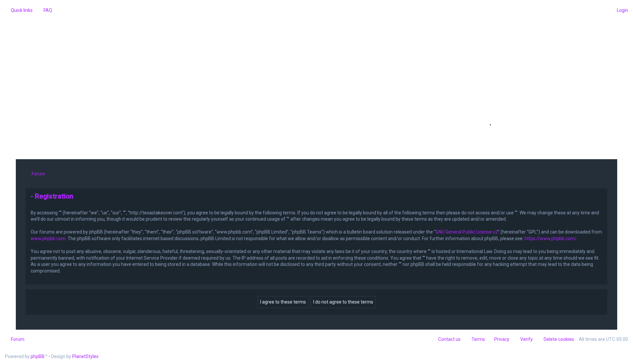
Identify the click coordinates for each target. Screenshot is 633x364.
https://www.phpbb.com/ (551, 238)
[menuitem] (45, 10)
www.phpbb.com (48, 238)
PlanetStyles (85, 356)
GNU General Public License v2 (467, 232)
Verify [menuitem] (526, 339)
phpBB (38, 356)
